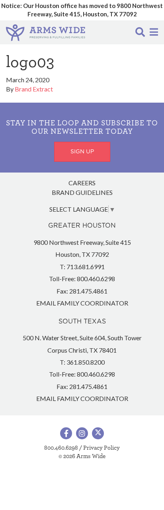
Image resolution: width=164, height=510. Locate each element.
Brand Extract (34, 89)
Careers (82, 183)
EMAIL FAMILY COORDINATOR (82, 303)
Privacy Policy (101, 448)
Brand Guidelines (82, 192)
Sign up (82, 152)
